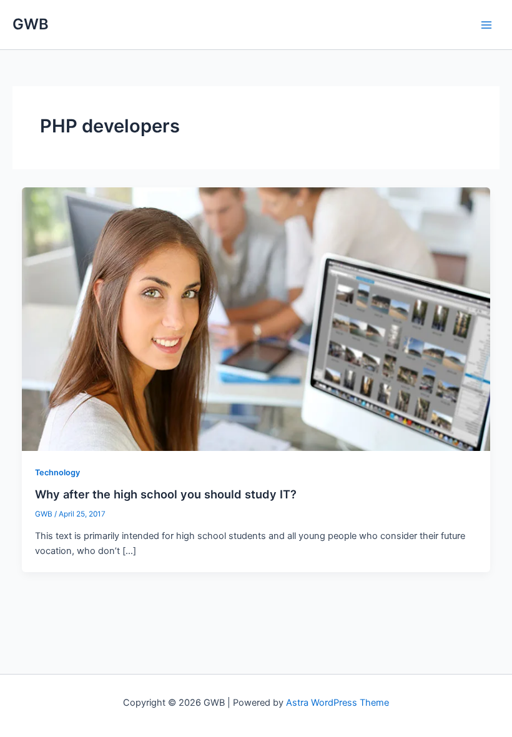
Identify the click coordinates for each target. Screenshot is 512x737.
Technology (57, 472)
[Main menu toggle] (486, 25)
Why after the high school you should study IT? (166, 494)
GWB (30, 24)
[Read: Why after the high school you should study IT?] (256, 318)
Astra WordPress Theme (337, 702)
